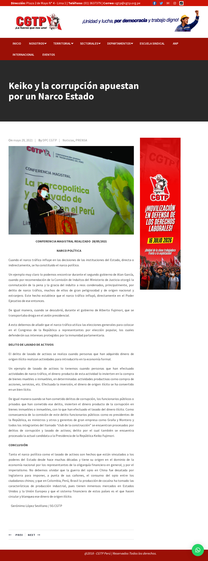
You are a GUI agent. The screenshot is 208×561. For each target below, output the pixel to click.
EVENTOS (48, 55)
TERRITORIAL (62, 43)
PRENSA (81, 140)
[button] (198, 550)
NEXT (31, 535)
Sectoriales (89, 43)
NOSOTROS (36, 43)
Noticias (68, 140)
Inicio (17, 43)
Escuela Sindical (152, 43)
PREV (19, 535)
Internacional (23, 55)
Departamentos (119, 43)
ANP (175, 43)
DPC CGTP (49, 140)
